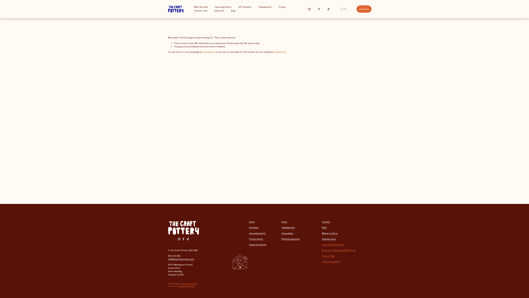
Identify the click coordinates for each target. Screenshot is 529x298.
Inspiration (219, 11)
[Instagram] (309, 9)
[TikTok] (328, 9)
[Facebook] (319, 9)
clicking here (209, 52)
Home (252, 222)
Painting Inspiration (290, 239)
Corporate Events (257, 245)
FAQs (324, 228)
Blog (233, 11)
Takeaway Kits (265, 7)
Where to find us (330, 233)
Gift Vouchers (245, 7)
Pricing (282, 7)
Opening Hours (329, 239)
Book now (364, 9)
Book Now (253, 228)
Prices (284, 222)
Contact (326, 222)
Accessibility (287, 233)
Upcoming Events (223, 7)
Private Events (256, 239)
